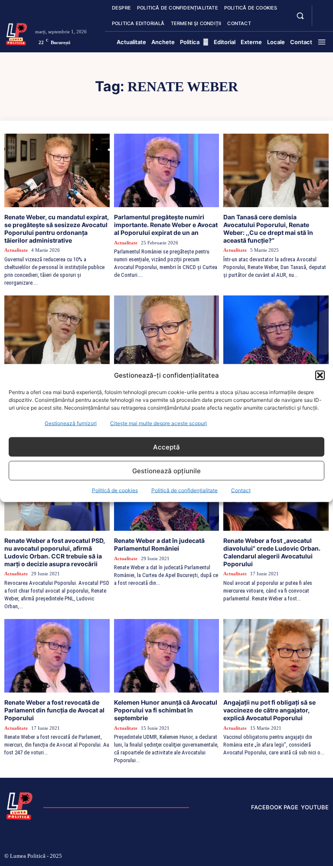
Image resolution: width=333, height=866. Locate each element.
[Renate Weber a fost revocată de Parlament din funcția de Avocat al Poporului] (57, 656)
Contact (241, 490)
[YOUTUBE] (322, 21)
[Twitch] (285, 856)
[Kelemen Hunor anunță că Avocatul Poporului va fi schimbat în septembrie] (166, 656)
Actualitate (16, 250)
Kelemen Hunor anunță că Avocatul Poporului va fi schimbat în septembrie (165, 710)
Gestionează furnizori (71, 423)
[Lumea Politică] (16, 33)
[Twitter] (299, 856)
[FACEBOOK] (322, 10)
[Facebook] (243, 856)
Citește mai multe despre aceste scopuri (158, 423)
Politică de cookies (115, 490)
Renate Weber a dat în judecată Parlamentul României (159, 544)
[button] (320, 375)
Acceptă (166, 447)
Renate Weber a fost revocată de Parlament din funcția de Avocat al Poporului (54, 710)
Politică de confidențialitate (184, 490)
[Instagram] (257, 856)
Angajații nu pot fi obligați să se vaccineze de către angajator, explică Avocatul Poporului (269, 710)
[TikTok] (271, 856)
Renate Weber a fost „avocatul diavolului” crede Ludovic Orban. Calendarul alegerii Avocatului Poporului (271, 552)
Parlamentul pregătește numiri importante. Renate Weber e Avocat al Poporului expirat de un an (166, 224)
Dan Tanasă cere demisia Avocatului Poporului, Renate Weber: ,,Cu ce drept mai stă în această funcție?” (268, 228)
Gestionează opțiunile (166, 470)
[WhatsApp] (313, 856)
